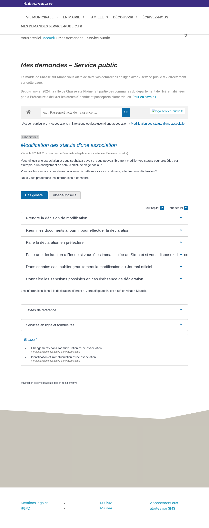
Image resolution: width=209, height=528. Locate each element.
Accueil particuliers (35, 123)
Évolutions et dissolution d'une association (99, 123)
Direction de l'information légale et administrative (50, 382)
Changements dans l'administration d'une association (66, 348)
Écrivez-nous (155, 17)
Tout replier (152, 208)
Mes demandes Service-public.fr (51, 26)
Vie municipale (39, 17)
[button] (104, 218)
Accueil (49, 38)
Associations (60, 123)
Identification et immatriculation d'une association (63, 357)
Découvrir (123, 17)
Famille (96, 17)
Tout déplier (176, 208)
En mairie (71, 17)
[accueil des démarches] (28, 111)
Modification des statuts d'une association (158, 123)
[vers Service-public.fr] (167, 111)
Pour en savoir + (144, 97)
